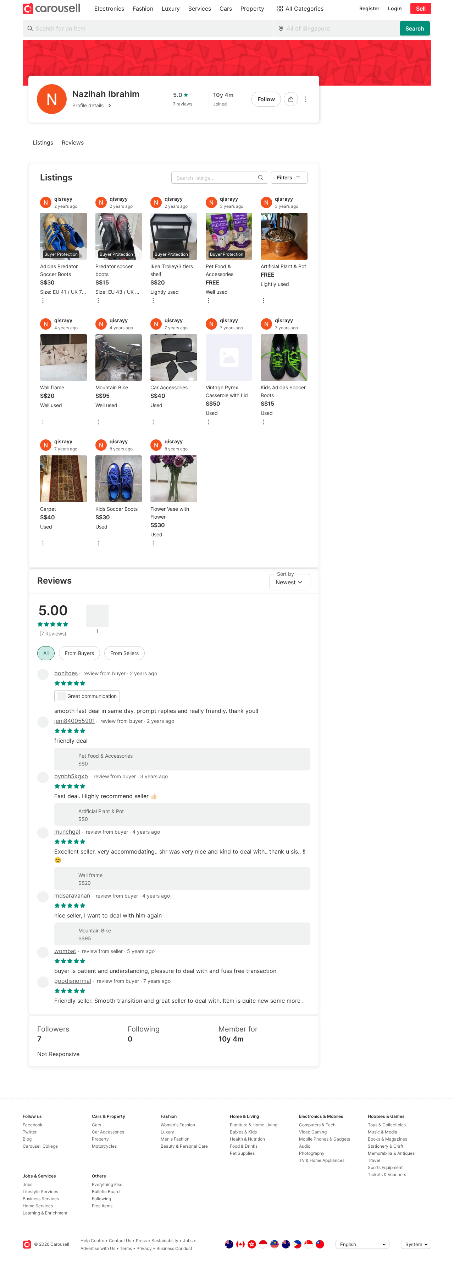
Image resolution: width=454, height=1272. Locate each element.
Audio (304, 1146)
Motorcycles (104, 1146)
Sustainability (164, 1240)
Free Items (102, 1205)
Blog (27, 1139)
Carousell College (40, 1146)
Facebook (33, 1124)
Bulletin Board (106, 1191)
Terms (126, 1248)
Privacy (144, 1248)
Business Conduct (174, 1248)
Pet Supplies (242, 1153)
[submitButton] (415, 28)
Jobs (27, 1184)
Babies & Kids (243, 1132)
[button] (106, 105)
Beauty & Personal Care (184, 1146)
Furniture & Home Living (253, 1124)
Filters (284, 177)
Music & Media (382, 1132)
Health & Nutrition (247, 1139)
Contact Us (120, 1240)
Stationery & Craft (385, 1146)
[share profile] (291, 99)
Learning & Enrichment (45, 1213)
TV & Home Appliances (321, 1160)
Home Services (38, 1205)
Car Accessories (108, 1132)
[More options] (306, 99)
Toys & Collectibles (387, 1124)
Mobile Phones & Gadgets (324, 1139)
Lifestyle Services (40, 1191)
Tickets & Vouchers (387, 1174)
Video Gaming (313, 1132)
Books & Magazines (387, 1139)
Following (101, 1198)
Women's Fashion (178, 1124)
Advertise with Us (98, 1248)
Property (100, 1139)
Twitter (30, 1132)
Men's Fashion (175, 1139)
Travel (374, 1160)
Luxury (167, 1132)
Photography (312, 1153)
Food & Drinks (244, 1146)
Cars (96, 1124)
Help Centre (92, 1240)
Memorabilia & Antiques (391, 1153)
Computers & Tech (317, 1124)
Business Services (41, 1198)
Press (141, 1240)
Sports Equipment (385, 1167)
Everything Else (107, 1184)
